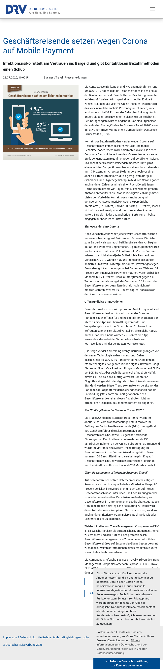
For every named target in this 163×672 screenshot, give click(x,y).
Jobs (86, 637)
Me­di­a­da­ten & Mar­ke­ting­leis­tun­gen (59, 637)
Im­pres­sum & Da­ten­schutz (19, 637)
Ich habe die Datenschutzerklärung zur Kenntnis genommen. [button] (127, 663)
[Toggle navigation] (152, 9)
